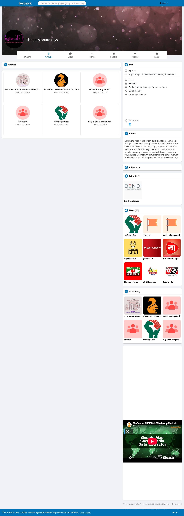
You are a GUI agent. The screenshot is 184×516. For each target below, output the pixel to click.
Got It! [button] (175, 512)
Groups (133, 291)
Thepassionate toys (42, 39)
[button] (62, 3)
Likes (132, 210)
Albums (133, 167)
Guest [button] (163, 3)
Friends (133, 176)
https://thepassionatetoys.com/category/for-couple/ (152, 74)
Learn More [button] (85, 512)
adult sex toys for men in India (153, 87)
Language (177, 504)
